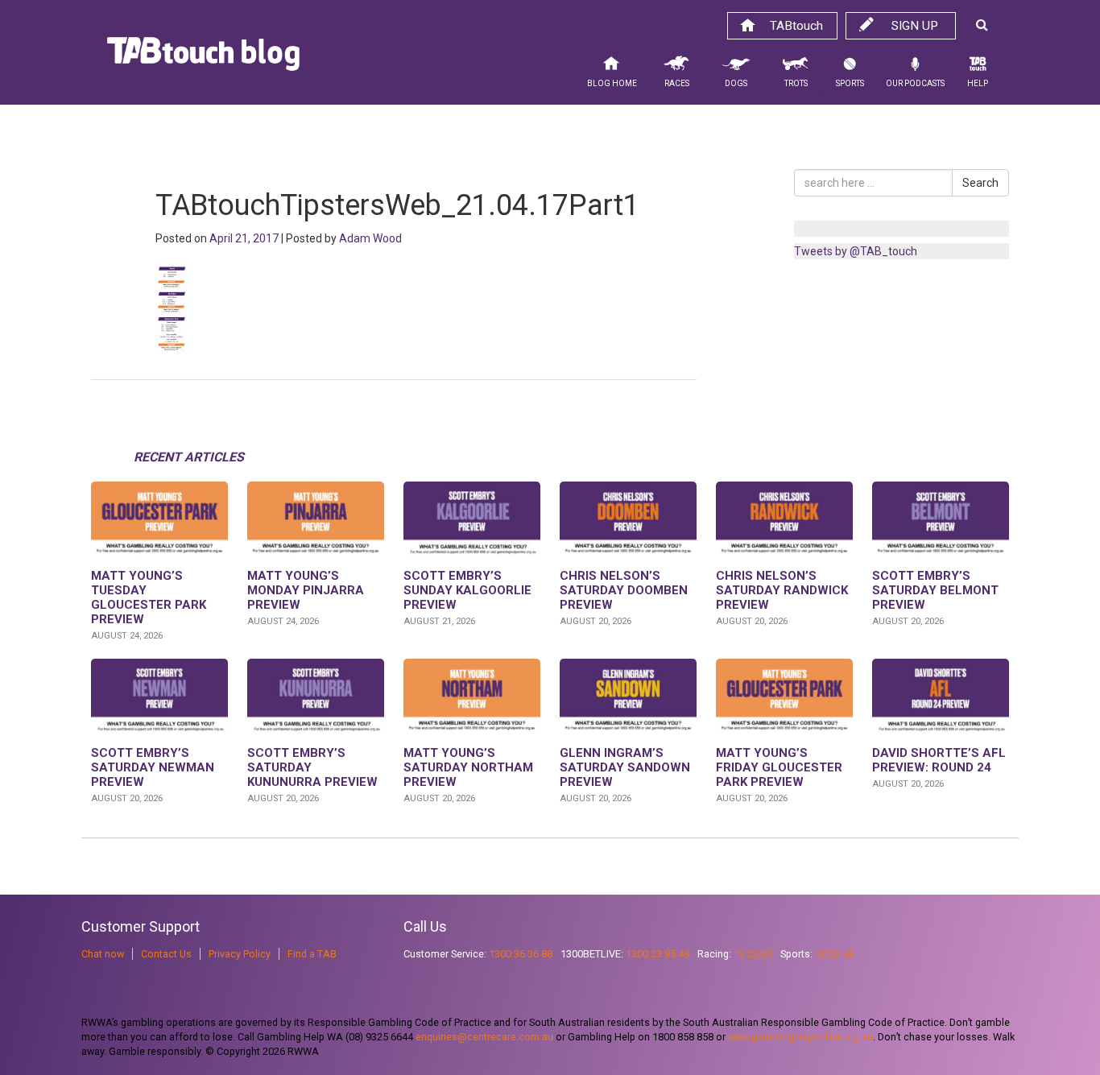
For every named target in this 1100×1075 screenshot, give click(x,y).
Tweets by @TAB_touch (855, 251)
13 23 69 (753, 954)
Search (980, 182)
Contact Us (166, 954)
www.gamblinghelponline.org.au (800, 1037)
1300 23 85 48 (657, 954)
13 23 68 (834, 954)
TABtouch (796, 26)
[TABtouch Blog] (203, 58)
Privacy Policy (240, 954)
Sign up (914, 26)
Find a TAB (312, 954)
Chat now (102, 954)
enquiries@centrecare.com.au (484, 1037)
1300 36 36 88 (520, 954)
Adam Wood (370, 238)
